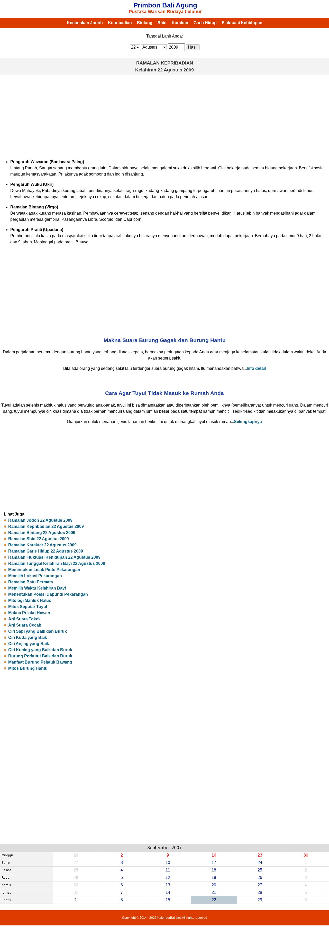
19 (214, 877)
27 (260, 885)
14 (168, 892)
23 (260, 855)
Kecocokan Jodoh (85, 23)
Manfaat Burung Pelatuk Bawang (40, 662)
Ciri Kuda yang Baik (27, 637)
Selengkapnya (248, 421)
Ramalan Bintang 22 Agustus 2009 (41, 532)
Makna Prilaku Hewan (29, 613)
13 (168, 885)
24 (260, 862)
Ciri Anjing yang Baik (28, 643)
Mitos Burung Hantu (28, 668)
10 (168, 862)
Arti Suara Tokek (24, 619)
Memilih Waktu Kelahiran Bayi (37, 588)
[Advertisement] (164, 116)
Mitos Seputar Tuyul (27, 606)
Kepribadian (120, 23)
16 (214, 855)
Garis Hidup (205, 23)
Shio (162, 23)
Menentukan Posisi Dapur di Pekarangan (48, 594)
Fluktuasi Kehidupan (242, 23)
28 (260, 892)
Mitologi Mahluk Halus (29, 600)
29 (260, 900)
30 (306, 855)
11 (168, 870)
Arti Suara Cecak (24, 625)
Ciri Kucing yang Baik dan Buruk (40, 650)
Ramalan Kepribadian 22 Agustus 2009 (46, 526)
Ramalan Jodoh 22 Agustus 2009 (40, 520)
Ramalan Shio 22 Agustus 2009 (38, 539)
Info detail (256, 368)
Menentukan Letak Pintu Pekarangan (44, 569)
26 (260, 877)
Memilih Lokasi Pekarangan (35, 576)
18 (214, 870)
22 (214, 900)
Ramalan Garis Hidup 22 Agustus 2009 (45, 551)
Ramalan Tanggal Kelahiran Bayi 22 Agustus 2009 (56, 563)
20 (214, 885)
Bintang (144, 23)
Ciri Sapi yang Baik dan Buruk (37, 631)
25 (260, 870)
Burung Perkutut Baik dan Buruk (40, 656)
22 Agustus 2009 (176, 69)
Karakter (180, 23)
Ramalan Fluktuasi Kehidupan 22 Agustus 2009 (54, 557)
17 (214, 862)
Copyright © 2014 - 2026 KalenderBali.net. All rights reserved (164, 918)
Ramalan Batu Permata (30, 582)
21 (214, 892)
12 (168, 877)
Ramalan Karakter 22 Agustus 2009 (42, 545)
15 (168, 900)
